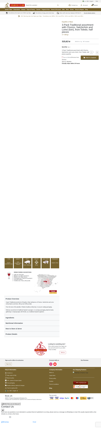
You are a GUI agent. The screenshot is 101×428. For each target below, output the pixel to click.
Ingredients (10, 318)
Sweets (38, 9)
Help (97, 1)
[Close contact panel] (2, 410)
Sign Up (8, 364)
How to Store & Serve (14, 329)
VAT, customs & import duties (14, 380)
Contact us (9, 373)
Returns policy (10, 378)
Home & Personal (56, 9)
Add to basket (91, 58)
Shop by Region (79, 9)
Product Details (11, 334)
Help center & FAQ (11, 375)
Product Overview (12, 299)
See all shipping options (89, 13)
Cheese (23, 9)
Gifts (63, 9)
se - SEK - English (12, 390)
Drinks (72, 9)
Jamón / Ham (8, 9)
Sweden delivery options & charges (15, 385)
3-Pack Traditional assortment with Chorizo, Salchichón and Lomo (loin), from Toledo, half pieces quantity (75, 52)
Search (43, 5)
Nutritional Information (14, 323)
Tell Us (63, 352)
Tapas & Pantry (31, 9)
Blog (86, 9)
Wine (67, 9)
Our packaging (11, 383)
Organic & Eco (46, 9)
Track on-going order (12, 388)
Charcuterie (16, 9)
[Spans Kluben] (9, 5)
